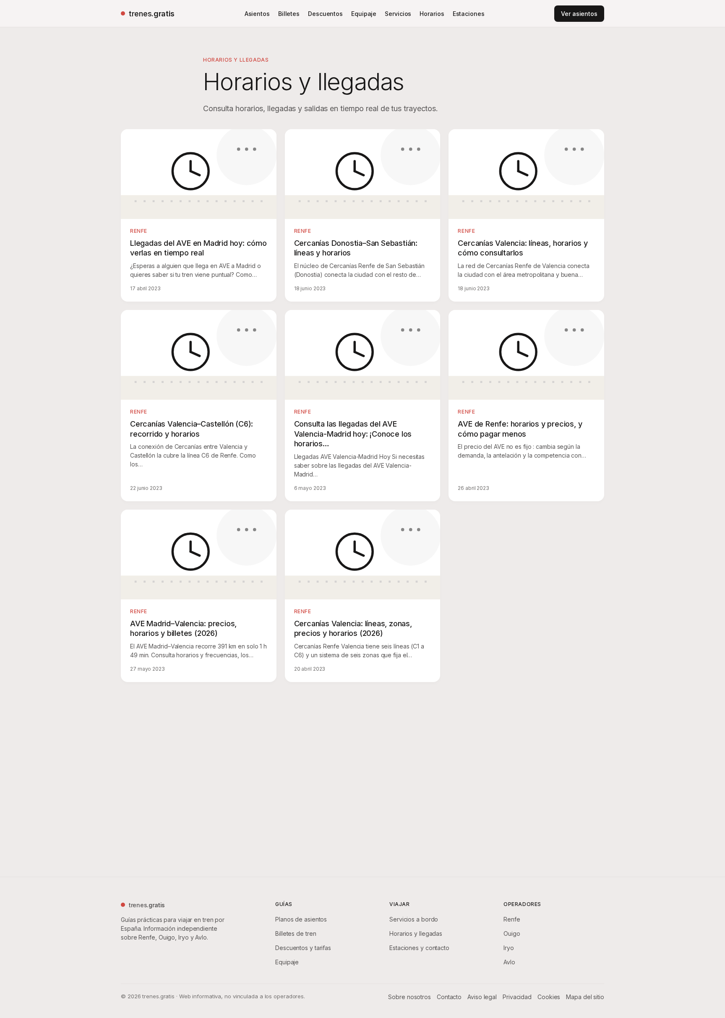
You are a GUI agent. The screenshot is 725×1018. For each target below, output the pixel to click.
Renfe (511, 919)
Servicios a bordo (413, 919)
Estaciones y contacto (419, 947)
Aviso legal (482, 996)
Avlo (509, 962)
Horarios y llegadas (415, 933)
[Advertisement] (362, 777)
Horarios (432, 13)
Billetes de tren (295, 933)
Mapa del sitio (585, 996)
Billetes (289, 13)
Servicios (398, 13)
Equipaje (363, 13)
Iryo (508, 947)
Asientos (257, 13)
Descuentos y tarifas (303, 947)
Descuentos (325, 13)
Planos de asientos (301, 919)
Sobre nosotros (409, 996)
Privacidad (517, 996)
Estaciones (469, 13)
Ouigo (511, 933)
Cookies (548, 996)
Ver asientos (579, 13)
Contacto (449, 996)
